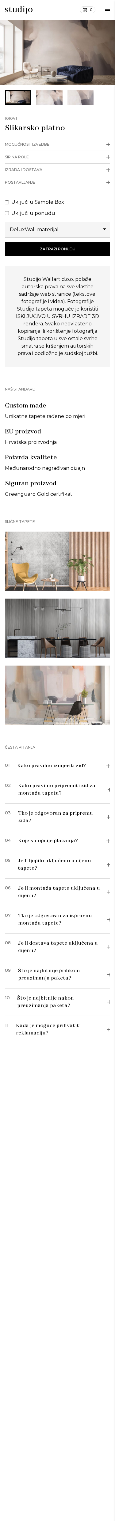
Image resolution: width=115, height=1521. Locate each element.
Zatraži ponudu (57, 249)
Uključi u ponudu (33, 213)
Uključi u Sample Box (37, 202)
